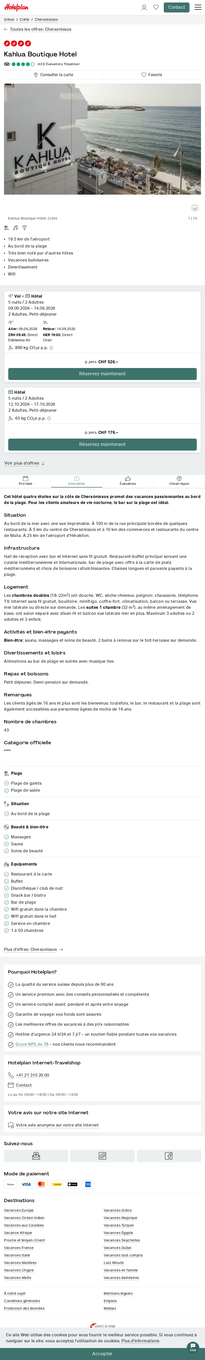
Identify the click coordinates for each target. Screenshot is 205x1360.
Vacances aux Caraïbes (24, 1225)
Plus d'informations (141, 1341)
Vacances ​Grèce (118, 1210)
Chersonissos (46, 19)
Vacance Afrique (18, 1233)
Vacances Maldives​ (20, 1263)
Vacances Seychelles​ (122, 1240)
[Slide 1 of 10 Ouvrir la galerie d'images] (102, 149)
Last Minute (114, 1263)
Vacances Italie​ (17, 1255)
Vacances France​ (19, 1248)
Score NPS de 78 (32, 1044)
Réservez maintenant (102, 374)
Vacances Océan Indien (24, 1218)
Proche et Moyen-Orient (24, 1240)
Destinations (19, 1200)
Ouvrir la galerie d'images (195, 208)
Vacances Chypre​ (19, 1270)
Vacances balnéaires (121, 1278)
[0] (156, 7)
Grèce (9, 19)
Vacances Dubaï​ (117, 1248)
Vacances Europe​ (19, 1210)
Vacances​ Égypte (118, 1233)
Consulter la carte (55, 74)
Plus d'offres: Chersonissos (30, 950)
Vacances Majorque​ (121, 1218)
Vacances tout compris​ (123, 1255)
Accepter (102, 1354)
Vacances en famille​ (121, 1270)
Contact (176, 7)
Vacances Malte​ (17, 1278)
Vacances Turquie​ (119, 1225)
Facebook (169, 1156)
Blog (102, 1156)
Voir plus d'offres (21, 463)
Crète (25, 19)
